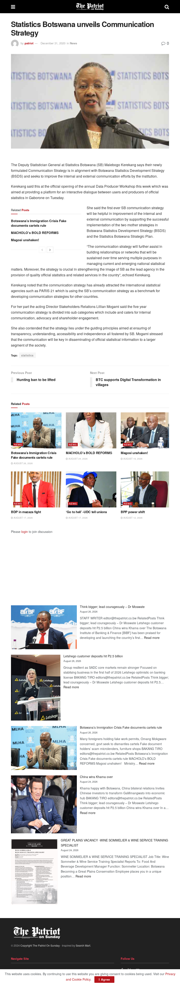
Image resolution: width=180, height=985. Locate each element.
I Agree (104, 979)
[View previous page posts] (42, 250)
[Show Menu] (13, 6)
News (73, 43)
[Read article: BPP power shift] (146, 489)
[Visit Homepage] (90, 6)
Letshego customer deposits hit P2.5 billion (93, 656)
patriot (29, 43)
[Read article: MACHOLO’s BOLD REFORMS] (91, 430)
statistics (27, 355)
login (24, 531)
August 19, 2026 (132, 458)
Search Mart (83, 945)
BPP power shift (133, 511)
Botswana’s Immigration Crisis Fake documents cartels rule (38, 223)
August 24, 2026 (78, 458)
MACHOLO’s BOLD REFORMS (35, 232)
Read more (152, 637)
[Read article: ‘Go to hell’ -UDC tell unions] (91, 489)
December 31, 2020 (53, 43)
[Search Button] (167, 6)
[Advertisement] (90, 564)
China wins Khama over (96, 777)
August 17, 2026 (23, 517)
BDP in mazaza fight (26, 511)
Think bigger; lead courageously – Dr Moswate (112, 606)
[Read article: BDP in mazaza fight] (36, 489)
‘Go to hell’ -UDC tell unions (86, 511)
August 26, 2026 (23, 463)
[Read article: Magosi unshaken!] (146, 430)
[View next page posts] (50, 250)
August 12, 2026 (132, 517)
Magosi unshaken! (25, 239)
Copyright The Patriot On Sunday (40, 945)
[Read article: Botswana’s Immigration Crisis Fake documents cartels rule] (36, 430)
